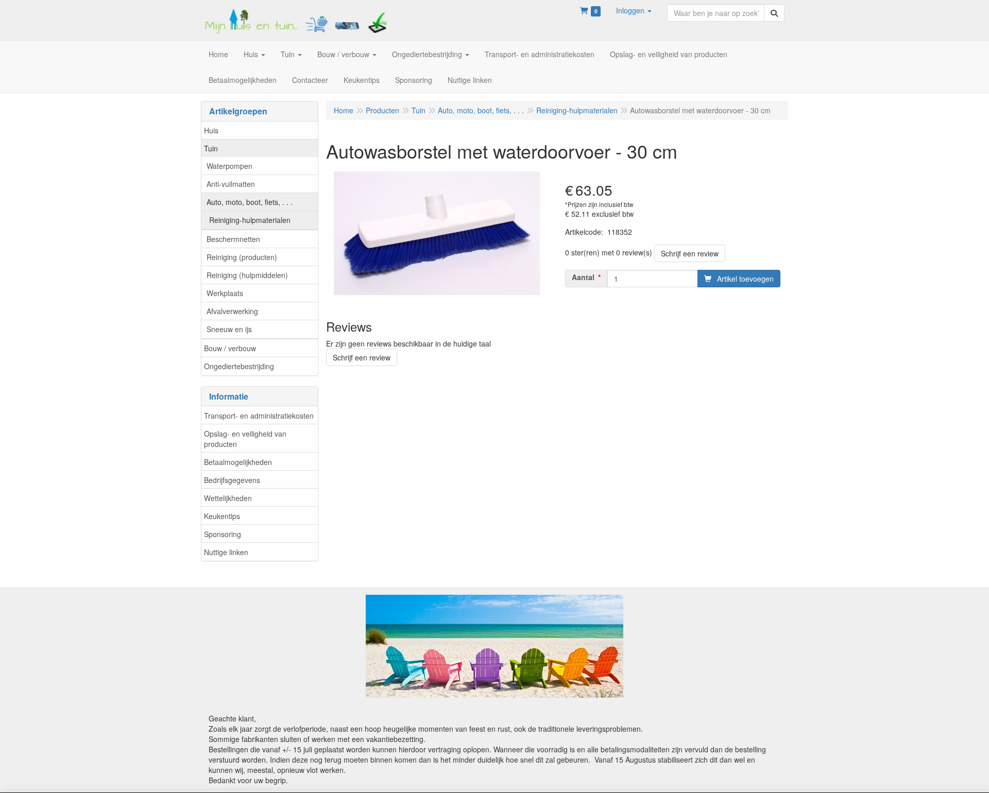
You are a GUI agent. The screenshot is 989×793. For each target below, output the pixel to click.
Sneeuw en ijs (229, 329)
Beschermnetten (233, 239)
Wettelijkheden (228, 498)
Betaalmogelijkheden (238, 462)
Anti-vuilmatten (231, 184)
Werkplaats (225, 293)
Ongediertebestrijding (239, 366)
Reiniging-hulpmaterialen (250, 220)
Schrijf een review (690, 253)
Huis (211, 130)
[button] (633, 10)
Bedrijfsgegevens (232, 480)
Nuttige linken (226, 552)
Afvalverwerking (232, 311)
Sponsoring (222, 534)
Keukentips (222, 516)
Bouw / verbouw (230, 348)
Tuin (211, 148)
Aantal (583, 277)
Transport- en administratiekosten (259, 415)
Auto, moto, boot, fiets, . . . (250, 202)
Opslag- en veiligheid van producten (245, 438)
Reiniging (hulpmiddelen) (247, 275)
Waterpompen (229, 166)
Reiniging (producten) (242, 257)
